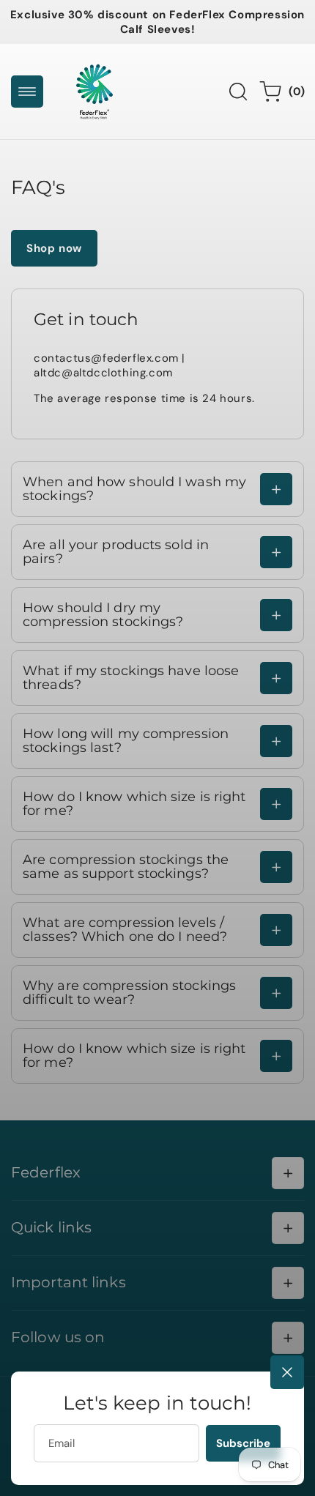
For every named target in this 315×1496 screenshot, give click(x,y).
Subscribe (243, 1443)
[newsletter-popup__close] (287, 1372)
